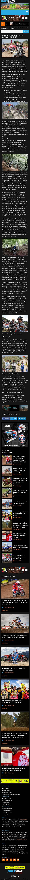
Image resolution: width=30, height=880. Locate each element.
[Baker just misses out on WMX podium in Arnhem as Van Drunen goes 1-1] (7, 471)
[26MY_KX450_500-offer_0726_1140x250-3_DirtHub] (15, 9)
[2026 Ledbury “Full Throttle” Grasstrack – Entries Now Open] (7, 493)
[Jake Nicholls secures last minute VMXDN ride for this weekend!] (7, 536)
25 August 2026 (17, 505)
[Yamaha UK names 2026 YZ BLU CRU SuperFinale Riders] (7, 547)
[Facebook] (3, 860)
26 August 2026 (17, 464)
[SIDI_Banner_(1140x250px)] (15, 21)
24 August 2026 (17, 560)
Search (26, 31)
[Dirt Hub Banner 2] (15, 783)
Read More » (8, 610)
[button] (27, 12)
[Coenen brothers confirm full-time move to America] (7, 504)
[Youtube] (14, 860)
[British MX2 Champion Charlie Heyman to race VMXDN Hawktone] (7, 558)
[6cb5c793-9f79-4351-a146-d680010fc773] (15, 447)
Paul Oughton (23, 819)
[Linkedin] (18, 860)
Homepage (3, 27)
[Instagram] (11, 860)
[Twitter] (7, 860)
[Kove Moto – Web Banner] (15, 410)
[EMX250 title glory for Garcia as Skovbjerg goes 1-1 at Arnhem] (7, 515)
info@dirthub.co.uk (21, 839)
